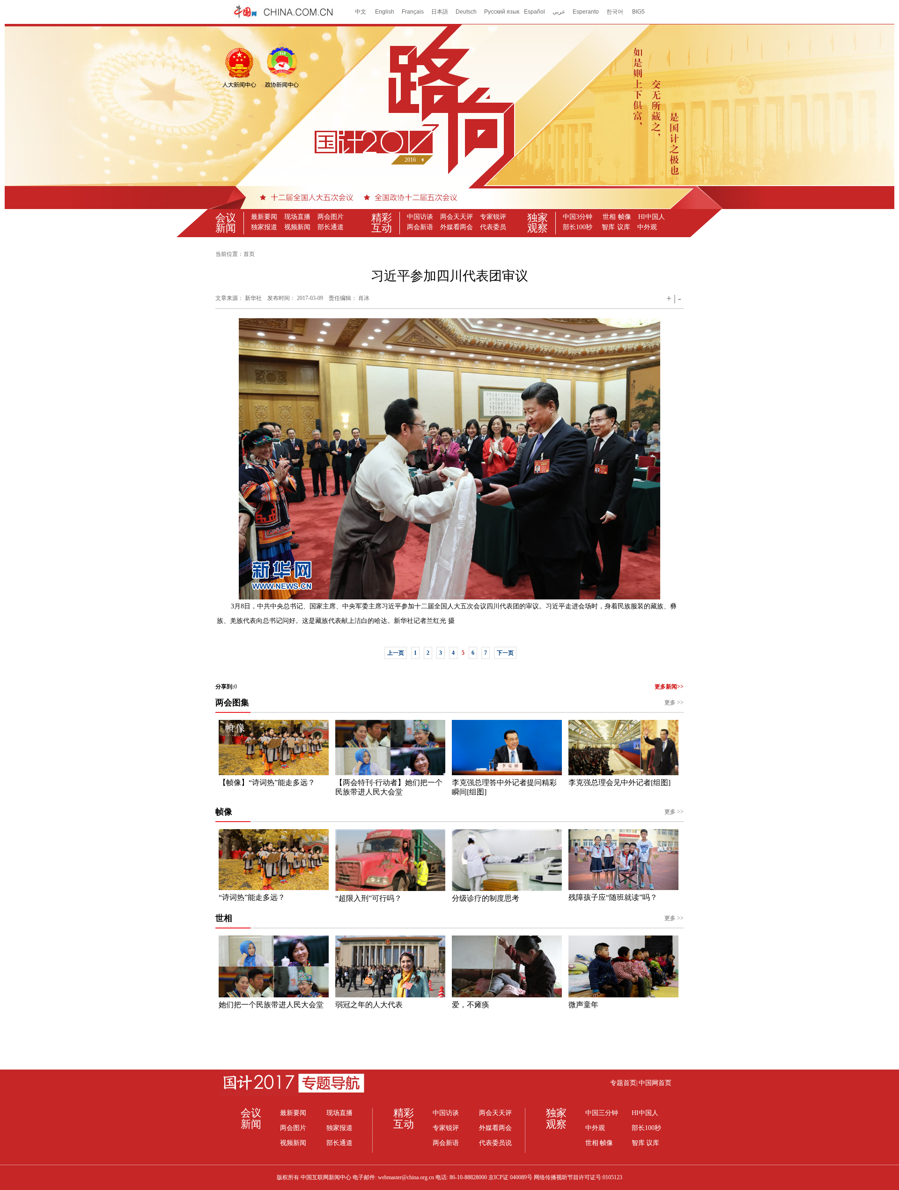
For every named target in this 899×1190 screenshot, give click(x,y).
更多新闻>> (669, 686)
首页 (249, 254)
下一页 (505, 653)
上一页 (395, 653)
